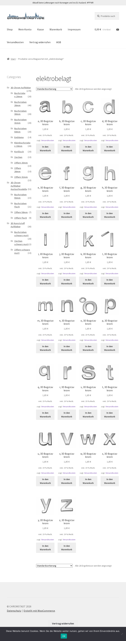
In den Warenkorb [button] (45, 148)
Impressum (74, 29)
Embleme (19, 137)
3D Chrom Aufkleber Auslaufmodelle (19, 186)
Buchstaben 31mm (20, 121)
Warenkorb (56, 29)
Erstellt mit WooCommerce (39, 610)
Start (13, 58)
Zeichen (18, 157)
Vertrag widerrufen (40, 42)
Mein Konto (25, 29)
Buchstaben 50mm (20, 130)
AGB (58, 42)
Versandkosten (15, 42)
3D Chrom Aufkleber (21, 87)
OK (63, 636)
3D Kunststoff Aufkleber (18, 225)
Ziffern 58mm (21, 212)
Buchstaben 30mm (20, 112)
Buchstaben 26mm (20, 104)
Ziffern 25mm (21, 162)
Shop (10, 29)
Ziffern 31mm (21, 177)
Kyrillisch (19, 151)
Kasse (40, 29)
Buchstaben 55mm (20, 196)
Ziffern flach (20, 217)
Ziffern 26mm (17, 170)
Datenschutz (14, 610)
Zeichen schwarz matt (21, 243)
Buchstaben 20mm (19, 95)
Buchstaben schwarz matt (21, 234)
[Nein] (122, 634)
